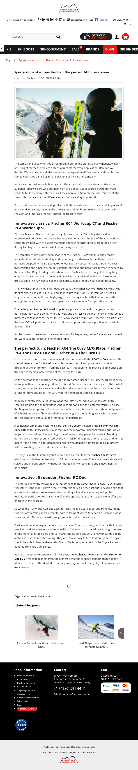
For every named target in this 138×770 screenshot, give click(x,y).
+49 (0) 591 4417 (50, 19)
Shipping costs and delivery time (26, 692)
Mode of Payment (26, 682)
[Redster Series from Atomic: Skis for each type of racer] (41, 627)
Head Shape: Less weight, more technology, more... (96, 645)
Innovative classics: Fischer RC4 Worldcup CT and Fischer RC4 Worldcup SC (66, 225)
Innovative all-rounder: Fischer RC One (50, 477)
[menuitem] (42, 36)
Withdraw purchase (27, 708)
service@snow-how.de (76, 694)
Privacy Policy (24, 686)
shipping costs (87, 746)
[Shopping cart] (125, 36)
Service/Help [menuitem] (121, 19)
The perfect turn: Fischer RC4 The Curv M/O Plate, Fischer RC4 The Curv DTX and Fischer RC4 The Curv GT (67, 350)
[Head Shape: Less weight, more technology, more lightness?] (96, 627)
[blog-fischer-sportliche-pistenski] (69, 123)
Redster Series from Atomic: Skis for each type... (41, 645)
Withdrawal (23, 701)
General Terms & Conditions (25, 677)
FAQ (19, 704)
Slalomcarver (29, 596)
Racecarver (45, 596)
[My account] (116, 36)
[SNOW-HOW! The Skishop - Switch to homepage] (69, 8)
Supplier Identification (28, 697)
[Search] (58, 36)
